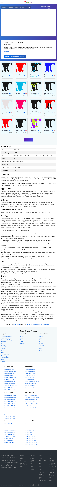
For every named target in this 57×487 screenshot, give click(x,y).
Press (21, 458)
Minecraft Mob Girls (29, 377)
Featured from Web (6, 338)
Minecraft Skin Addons (30, 401)
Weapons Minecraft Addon (31, 399)
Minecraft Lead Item (9, 424)
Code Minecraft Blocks (9, 412)
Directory (22, 7)
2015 (40, 347)
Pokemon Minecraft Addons (31, 408)
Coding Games (42, 454)
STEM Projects (52, 477)
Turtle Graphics (5, 356)
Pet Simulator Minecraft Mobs (32, 381)
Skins (21, 336)
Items (21, 338)
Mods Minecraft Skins (9, 373)
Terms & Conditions (11, 485)
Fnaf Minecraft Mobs (30, 373)
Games (3, 345)
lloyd (4, 94)
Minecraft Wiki (16, 324)
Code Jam (41, 478)
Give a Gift (32, 457)
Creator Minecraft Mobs (30, 369)
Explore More (28, 140)
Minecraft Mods (28, 434)
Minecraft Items (28, 432)
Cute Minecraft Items (9, 442)
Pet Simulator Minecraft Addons (32, 403)
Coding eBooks (23, 464)
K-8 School (51, 469)
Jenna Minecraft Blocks (9, 414)
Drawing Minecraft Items (10, 438)
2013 (40, 350)
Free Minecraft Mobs (30, 385)
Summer (32, 469)
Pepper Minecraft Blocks (10, 410)
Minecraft (10, 7)
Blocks (21, 340)
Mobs (16, 7)
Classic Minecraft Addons (31, 410)
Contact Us (41, 485)
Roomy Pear (34, 132)
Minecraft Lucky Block (9, 403)
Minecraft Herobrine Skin (10, 389)
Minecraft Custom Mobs (30, 387)
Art (2, 343)
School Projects (5, 357)
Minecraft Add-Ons (29, 430)
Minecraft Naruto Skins (9, 381)
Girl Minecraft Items (9, 440)
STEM (40, 338)
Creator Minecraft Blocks (10, 416)
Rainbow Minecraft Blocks (10, 408)
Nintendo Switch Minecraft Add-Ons (33, 412)
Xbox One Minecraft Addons (31, 405)
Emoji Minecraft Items (9, 432)
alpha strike (34, 76)
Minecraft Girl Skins (9, 387)
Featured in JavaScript (6, 340)
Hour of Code (42, 480)
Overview (32, 454)
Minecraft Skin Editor (9, 369)
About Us (22, 455)
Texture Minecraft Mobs (30, 371)
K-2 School (51, 468)
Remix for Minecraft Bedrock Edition (15, 56)
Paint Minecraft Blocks (9, 399)
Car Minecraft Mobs (29, 379)
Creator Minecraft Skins (10, 379)
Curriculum (32, 455)
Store (21, 466)
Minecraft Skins (28, 424)
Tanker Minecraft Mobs (30, 383)
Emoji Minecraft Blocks (9, 405)
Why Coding (32, 460)
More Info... (7, 51)
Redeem (32, 458)
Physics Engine (5, 354)
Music (2, 352)
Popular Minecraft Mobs (30, 375)
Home (4, 7)
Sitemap (22, 463)
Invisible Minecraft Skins (10, 371)
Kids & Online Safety (29, 485)
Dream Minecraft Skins (9, 383)
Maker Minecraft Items (9, 428)
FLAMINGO (33, 94)
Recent (41, 336)
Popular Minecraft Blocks (31, 442)
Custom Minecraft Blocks (10, 397)
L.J (46, 76)
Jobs (21, 460)
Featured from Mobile (6, 336)
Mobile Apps (23, 461)
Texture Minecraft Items (10, 436)
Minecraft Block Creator (10, 395)
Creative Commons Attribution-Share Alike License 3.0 (38, 324)
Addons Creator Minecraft (31, 395)
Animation (3, 341)
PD (49, 474)
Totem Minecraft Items (9, 434)
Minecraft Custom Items (10, 426)
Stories (3, 348)
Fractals (3, 361)
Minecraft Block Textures (10, 401)
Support (22, 457)
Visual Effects (4, 347)
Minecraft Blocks (29, 428)
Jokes (2, 350)
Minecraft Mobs (28, 426)
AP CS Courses (52, 466)
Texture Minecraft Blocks (10, 418)
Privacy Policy (20, 485)
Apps (2, 359)
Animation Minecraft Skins (10, 385)
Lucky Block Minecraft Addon (32, 397)
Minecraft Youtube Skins (10, 375)
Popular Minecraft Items (10, 430)
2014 (40, 348)
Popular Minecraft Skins (10, 377)
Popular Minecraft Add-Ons (31, 444)
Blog (21, 454)
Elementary (51, 461)
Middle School (52, 463)
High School (51, 464)
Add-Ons (22, 343)
